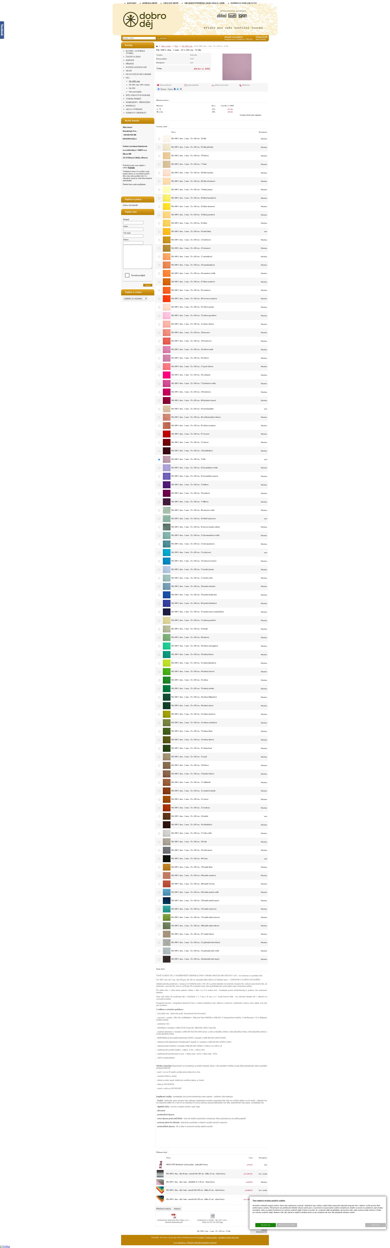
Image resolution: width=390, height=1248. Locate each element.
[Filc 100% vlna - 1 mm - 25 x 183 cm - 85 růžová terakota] (166, 428)
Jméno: (125, 226)
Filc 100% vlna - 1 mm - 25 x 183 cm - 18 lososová (190, 332)
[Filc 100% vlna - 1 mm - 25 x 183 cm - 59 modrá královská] (166, 598)
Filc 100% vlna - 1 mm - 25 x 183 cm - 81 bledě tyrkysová (193, 519)
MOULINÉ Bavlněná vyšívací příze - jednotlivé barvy (187, 1165)
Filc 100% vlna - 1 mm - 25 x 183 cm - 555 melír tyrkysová (193, 909)
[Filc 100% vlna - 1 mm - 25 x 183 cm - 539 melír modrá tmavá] (166, 903)
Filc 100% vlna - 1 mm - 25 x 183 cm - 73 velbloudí (190, 782)
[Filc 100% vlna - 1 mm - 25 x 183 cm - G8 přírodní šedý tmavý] (166, 962)
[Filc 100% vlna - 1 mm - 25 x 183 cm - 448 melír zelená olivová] (166, 929)
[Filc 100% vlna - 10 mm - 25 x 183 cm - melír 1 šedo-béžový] (160, 1177)
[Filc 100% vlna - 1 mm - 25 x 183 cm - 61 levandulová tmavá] (166, 479)
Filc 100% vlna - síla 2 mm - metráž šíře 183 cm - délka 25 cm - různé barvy (195, 1190)
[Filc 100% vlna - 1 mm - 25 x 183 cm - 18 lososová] (166, 335)
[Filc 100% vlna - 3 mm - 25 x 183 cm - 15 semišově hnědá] (160, 1203)
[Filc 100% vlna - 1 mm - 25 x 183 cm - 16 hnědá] (166, 819)
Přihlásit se (241, 39)
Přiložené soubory (163, 1209)
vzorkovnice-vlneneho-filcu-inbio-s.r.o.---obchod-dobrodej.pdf (173, 1221)
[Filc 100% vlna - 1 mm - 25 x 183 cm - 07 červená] (166, 437)
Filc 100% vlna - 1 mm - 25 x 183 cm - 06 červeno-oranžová (194, 298)
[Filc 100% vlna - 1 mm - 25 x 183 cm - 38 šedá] (166, 845)
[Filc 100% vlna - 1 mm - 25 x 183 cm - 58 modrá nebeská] (166, 589)
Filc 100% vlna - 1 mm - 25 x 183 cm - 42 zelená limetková (193, 663)
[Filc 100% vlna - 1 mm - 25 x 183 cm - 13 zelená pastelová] (166, 623)
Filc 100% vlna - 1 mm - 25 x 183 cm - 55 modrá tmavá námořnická (197, 612)
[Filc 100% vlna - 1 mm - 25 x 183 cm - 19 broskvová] (166, 344)
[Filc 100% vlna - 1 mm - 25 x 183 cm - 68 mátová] (166, 640)
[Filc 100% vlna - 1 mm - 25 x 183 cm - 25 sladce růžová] (166, 327)
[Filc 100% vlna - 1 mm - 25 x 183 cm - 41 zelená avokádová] (166, 726)
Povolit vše (265, 1225)
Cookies (201, 1237)
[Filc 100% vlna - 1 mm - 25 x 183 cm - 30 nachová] (166, 496)
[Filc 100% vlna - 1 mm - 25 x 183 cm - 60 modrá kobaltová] (166, 606)
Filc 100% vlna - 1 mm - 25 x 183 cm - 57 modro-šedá (192, 578)
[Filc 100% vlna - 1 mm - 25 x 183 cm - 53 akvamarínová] (166, 547)
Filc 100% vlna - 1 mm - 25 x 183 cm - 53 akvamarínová (192, 544)
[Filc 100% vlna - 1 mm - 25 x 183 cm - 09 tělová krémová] (166, 184)
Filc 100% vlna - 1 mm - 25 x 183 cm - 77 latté (189, 164)
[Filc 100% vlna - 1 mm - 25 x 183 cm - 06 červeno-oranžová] (166, 301)
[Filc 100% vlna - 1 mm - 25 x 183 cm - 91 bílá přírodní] (166, 150)
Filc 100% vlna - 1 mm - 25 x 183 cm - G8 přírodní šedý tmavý (195, 959)
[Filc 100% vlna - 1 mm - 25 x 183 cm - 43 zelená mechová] (166, 717)
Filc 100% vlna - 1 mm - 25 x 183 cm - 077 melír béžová (192, 934)
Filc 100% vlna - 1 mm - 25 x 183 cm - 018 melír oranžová (193, 875)
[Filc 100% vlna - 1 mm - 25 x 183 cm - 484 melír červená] (166, 887)
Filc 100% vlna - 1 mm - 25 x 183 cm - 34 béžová (190, 765)
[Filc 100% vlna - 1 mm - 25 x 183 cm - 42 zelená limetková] (166, 666)
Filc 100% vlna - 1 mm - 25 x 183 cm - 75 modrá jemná (192, 569)
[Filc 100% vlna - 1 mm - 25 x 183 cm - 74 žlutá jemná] (166, 192)
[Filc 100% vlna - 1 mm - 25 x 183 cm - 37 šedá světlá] (166, 836)
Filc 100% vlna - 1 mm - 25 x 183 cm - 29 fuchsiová (191, 392)
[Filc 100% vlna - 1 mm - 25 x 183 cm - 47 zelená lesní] (166, 751)
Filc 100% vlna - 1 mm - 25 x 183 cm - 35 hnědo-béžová (192, 774)
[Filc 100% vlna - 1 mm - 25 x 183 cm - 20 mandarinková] (166, 268)
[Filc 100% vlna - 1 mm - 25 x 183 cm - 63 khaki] (166, 632)
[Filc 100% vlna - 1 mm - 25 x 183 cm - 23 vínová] (166, 445)
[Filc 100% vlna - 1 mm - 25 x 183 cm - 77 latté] (166, 167)
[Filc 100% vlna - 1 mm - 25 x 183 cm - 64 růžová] (166, 361)
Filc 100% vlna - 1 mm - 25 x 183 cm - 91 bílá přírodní (192, 147)
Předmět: (126, 219)
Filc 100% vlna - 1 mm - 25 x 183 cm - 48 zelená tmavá (192, 705)
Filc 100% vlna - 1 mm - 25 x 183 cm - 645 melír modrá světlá (195, 892)
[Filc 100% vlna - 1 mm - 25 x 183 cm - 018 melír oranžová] (166, 878)
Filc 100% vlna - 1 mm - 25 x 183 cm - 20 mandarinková (193, 265)
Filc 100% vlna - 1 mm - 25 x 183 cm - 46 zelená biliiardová (194, 697)
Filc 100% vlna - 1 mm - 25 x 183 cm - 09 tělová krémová (193, 181)
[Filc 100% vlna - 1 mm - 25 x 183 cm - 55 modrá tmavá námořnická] (166, 615)
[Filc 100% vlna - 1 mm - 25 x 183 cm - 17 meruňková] (166, 259)
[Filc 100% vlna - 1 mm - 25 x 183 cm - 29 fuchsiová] (166, 395)
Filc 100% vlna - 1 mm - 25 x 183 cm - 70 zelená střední (192, 688)
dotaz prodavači (165, 85)
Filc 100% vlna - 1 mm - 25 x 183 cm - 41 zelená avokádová (194, 723)
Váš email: (127, 233)
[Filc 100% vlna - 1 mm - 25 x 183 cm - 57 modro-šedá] (166, 581)
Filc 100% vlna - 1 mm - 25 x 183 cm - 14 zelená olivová (192, 740)
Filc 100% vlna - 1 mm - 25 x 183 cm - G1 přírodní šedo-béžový (195, 942)
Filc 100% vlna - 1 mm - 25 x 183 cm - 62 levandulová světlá (194, 468)
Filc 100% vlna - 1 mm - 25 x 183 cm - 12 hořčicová (191, 240)
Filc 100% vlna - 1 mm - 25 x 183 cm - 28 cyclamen (190, 375)
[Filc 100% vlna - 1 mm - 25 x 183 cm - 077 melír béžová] (166, 937)
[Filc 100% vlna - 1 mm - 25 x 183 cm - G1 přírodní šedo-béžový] (166, 945)
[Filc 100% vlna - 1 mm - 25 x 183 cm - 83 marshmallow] (166, 412)
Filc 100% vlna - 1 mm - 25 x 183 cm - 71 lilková (189, 502)
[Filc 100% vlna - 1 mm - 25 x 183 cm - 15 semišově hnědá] (166, 794)
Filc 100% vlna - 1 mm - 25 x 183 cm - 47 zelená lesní (191, 748)
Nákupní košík (261, 37)
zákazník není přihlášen (233, 37)
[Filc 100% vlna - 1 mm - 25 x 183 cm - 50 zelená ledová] (166, 657)
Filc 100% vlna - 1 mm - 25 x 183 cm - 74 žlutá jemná (191, 189)
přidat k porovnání (221, 85)
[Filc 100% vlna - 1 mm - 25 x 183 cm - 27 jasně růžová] (166, 369)
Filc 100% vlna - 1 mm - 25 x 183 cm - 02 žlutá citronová (193, 206)
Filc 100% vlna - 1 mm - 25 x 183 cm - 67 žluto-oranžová (193, 282)
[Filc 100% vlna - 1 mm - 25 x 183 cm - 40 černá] (166, 862)
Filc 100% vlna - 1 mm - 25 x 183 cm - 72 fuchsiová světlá (193, 383)
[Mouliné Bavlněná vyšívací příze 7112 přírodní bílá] (160, 1168)
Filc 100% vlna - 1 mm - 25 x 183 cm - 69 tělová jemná (192, 173)
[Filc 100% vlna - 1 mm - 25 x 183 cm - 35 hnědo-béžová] (166, 777)
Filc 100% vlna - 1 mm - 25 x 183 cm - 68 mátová (190, 637)
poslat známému (193, 85)
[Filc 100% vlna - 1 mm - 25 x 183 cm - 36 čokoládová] (166, 828)
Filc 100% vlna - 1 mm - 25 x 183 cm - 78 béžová (190, 156)
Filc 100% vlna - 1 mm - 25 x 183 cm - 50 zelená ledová (192, 654)
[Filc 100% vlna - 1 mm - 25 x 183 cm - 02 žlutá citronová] (166, 209)
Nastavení (375, 1225)
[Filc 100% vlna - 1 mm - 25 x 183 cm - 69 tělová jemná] (166, 176)
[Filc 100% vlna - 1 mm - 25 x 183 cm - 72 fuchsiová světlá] (166, 386)
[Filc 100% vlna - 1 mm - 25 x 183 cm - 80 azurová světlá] (166, 513)
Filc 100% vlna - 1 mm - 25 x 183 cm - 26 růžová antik (192, 349)
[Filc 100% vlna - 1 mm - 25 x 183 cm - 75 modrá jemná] (166, 572)
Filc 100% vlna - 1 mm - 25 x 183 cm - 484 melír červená (192, 884)
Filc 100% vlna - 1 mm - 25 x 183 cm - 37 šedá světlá (191, 833)
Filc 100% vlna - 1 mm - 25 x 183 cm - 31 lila (188, 459)
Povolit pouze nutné (286, 1225)
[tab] (163, 1208)
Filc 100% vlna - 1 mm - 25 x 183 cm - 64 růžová (190, 358)
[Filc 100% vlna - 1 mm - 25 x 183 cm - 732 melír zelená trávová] (166, 920)
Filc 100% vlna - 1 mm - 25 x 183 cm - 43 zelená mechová (193, 714)
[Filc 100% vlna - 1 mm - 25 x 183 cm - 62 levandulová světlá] (166, 471)
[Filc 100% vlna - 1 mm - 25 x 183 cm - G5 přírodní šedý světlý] (166, 954)
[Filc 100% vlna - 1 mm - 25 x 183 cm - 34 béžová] (166, 768)
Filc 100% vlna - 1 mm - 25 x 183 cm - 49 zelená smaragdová (194, 646)
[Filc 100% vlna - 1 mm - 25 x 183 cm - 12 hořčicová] (166, 243)
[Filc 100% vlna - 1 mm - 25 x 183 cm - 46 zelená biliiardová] (166, 700)
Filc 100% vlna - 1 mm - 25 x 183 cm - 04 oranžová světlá (193, 273)
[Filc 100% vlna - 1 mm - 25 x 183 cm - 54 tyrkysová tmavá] (166, 564)
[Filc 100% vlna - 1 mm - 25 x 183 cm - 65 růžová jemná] (166, 310)
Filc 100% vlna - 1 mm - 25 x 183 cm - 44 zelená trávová (192, 671)
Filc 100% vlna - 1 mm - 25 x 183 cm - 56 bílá (188, 138)
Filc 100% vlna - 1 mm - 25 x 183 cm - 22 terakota (190, 808)
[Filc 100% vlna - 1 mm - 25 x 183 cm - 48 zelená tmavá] (166, 709)
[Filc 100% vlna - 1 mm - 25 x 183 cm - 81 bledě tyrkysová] (166, 521)
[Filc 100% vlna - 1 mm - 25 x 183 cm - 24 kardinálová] (166, 454)
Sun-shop (235, 1237)
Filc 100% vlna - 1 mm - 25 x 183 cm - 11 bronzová (190, 248)
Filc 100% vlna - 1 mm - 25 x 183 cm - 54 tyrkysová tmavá (193, 561)
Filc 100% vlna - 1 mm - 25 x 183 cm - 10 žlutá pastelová (193, 215)
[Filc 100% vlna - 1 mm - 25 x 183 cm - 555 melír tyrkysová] (166, 912)
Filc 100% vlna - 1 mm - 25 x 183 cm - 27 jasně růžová (192, 366)
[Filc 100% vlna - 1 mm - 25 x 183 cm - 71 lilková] (166, 505)
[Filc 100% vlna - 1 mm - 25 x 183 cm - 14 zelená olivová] (166, 743)
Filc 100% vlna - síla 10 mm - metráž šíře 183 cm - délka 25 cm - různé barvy (195, 1174)
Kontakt (131, 168)
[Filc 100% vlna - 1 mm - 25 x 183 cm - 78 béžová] (166, 159)
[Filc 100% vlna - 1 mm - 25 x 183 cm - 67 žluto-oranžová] (166, 285)
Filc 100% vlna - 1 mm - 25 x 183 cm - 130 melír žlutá (191, 867)
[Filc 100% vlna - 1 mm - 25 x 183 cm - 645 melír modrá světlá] (166, 895)
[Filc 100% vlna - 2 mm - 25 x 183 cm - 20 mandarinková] (160, 1193)
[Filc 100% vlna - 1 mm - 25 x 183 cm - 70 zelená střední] (166, 691)
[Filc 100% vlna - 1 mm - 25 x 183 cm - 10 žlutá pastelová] (166, 218)
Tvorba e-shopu (211, 1237)
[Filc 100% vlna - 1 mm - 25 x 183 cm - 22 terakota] (166, 811)
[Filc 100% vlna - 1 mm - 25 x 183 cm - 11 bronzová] (166, 251)
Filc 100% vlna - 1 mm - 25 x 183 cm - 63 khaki (189, 629)
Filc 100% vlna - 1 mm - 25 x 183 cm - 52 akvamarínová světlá (195, 535)
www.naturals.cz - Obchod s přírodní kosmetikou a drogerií (195, 1243)
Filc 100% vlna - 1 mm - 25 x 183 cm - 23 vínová (189, 442)
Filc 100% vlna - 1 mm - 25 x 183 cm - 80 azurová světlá (192, 510)
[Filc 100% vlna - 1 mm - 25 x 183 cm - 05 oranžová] (166, 293)
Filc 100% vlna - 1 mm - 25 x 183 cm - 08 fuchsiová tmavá (193, 400)
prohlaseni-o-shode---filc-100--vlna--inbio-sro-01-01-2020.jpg (212, 1221)
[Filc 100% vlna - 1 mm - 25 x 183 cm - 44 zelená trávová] (166, 674)
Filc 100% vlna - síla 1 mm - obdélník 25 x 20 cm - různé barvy (190, 1182)
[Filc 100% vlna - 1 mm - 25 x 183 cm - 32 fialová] (166, 488)
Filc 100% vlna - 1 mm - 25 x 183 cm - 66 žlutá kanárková (193, 198)
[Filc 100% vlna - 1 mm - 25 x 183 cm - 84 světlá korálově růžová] (166, 420)
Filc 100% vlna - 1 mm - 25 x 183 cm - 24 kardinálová (192, 451)
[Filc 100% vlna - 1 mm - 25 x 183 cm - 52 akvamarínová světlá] (166, 538)
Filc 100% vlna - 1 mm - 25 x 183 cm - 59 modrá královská (194, 595)
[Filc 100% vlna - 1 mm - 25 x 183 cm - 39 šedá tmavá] (166, 853)
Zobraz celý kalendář (130, 205)
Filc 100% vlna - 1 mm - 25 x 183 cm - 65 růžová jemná (192, 307)
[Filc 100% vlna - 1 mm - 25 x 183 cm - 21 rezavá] (166, 802)
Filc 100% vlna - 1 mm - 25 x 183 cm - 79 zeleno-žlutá (191, 731)
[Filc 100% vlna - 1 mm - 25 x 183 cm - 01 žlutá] (166, 226)
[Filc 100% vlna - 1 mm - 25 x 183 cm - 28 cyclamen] (166, 378)
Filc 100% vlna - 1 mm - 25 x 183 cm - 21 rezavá (189, 799)
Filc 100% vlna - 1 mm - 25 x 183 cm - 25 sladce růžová (192, 324)
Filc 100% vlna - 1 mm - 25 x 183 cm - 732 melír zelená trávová (195, 917)
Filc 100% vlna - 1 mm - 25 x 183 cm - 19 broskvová (191, 341)
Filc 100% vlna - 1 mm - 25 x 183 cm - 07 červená (190, 434)
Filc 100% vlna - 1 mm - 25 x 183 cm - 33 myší (189, 757)
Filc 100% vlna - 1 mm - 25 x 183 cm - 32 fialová (189, 485)
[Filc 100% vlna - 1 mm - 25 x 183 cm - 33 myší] (166, 760)
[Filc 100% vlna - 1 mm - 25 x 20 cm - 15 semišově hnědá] (160, 1184)
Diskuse (177, 1209)
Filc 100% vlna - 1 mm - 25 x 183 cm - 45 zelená (189, 680)
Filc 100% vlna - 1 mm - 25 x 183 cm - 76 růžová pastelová (193, 315)
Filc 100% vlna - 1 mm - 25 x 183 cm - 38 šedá (189, 842)
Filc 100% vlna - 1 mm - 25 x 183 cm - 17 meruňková (191, 256)
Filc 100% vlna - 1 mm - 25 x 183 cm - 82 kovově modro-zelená (195, 527)
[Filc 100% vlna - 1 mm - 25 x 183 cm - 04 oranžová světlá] (166, 276)
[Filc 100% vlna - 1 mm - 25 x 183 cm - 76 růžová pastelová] (166, 318)
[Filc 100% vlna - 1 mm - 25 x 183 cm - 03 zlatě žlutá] (166, 234)
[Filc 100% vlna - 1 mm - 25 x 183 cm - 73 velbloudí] (166, 785)
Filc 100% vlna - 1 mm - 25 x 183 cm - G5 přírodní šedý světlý (195, 951)
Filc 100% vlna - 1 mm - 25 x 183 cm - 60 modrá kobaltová (194, 603)
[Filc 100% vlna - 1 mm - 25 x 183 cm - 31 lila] (237, 66)
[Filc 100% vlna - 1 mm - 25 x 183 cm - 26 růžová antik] (166, 352)
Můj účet (249, 39)
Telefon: (126, 240)
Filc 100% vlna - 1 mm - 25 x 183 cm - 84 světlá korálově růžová (196, 417)
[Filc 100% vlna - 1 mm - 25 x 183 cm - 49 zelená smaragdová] (166, 649)
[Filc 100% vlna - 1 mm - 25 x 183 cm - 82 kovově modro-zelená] (166, 530)
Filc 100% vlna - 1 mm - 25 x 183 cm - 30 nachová (190, 493)
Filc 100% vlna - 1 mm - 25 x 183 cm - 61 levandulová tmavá (194, 476)
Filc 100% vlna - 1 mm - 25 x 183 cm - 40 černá (189, 858)
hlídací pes (246, 85)
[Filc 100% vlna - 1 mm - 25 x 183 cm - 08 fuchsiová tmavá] (166, 403)
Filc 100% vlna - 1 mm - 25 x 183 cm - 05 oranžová (190, 290)
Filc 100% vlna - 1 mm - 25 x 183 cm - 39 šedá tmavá (191, 850)
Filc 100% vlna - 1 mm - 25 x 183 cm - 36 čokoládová (191, 825)
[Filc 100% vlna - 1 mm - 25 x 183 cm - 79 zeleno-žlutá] (166, 734)
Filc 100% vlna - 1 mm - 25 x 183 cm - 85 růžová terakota (193, 425)
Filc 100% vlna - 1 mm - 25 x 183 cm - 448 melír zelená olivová (195, 926)
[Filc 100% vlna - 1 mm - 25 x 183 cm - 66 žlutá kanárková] (166, 201)
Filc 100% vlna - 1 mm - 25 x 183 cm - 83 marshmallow (192, 409)
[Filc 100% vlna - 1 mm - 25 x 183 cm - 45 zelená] (166, 683)
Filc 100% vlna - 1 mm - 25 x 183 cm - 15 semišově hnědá (193, 791)
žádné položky (261, 39)
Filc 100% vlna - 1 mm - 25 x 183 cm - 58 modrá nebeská (193, 586)
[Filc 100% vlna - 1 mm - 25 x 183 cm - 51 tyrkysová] (166, 555)
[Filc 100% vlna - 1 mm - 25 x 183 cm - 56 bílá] (166, 142)
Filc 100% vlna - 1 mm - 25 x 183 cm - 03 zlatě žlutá (191, 231)
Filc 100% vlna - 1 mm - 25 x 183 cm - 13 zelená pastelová (193, 620)
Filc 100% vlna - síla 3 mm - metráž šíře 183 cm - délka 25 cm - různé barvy (195, 1199)
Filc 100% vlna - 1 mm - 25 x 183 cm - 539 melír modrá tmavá (195, 900)
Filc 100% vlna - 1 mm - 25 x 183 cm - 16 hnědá (189, 816)
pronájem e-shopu (224, 1237)
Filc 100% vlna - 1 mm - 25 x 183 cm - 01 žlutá (189, 223)
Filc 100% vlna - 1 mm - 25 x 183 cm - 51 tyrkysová (191, 552)
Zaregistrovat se (230, 39)
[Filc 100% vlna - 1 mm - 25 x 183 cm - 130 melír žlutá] (166, 870)
